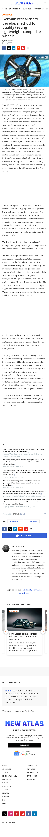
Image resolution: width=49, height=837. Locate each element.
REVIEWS (5, 783)
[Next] (43, 631)
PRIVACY (5, 793)
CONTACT (6, 796)
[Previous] (6, 631)
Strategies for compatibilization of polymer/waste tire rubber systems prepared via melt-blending (23, 450)
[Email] (28, 48)
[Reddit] (18, 48)
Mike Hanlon (18, 546)
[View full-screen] (46, 57)
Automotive (7, 15)
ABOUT (5, 772)
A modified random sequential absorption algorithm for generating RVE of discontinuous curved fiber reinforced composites (22, 483)
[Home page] (24, 4)
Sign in (8, 690)
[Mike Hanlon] (6, 548)
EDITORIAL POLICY (9, 776)
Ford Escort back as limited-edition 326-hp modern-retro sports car (24, 636)
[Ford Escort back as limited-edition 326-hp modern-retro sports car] (24, 619)
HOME (4, 766)
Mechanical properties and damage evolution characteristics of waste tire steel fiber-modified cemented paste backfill (24, 492)
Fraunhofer (32, 521)
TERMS (5, 790)
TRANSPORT (39, 9)
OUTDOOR (27, 9)
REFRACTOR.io (33, 779)
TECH (4, 9)
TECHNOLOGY (32, 772)
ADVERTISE (6, 786)
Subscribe (24, 745)
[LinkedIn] (13, 48)
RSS (3, 800)
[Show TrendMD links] (45, 514)
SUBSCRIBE (6, 769)
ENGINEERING (14, 9)
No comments (26, 535)
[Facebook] (4, 48)
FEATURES (6, 779)
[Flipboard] (23, 48)
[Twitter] (9, 48)
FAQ (4, 803)
